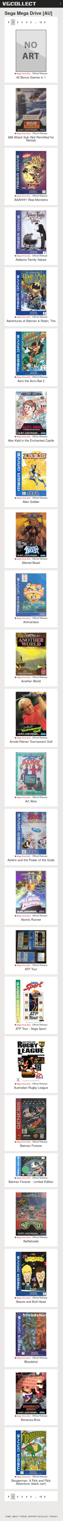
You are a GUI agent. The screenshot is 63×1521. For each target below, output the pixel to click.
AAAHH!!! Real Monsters (31, 199)
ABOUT (15, 1516)
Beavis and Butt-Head (31, 1301)
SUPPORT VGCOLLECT (38, 1516)
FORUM (23, 1516)
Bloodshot (31, 1361)
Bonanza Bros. (31, 1419)
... (36, 22)
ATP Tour (31, 969)
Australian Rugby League (31, 1087)
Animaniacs (31, 622)
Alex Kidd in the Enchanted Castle (31, 440)
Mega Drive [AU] (23, 73)
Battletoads (31, 1241)
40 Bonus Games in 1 (31, 77)
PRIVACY (54, 1516)
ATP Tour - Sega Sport (31, 1028)
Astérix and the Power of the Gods (30, 860)
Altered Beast (31, 562)
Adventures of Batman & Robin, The (31, 321)
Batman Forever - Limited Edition (31, 1181)
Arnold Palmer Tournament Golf (31, 741)
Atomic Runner (31, 919)
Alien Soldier (31, 501)
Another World (31, 681)
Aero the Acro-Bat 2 (30, 381)
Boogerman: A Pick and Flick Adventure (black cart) (31, 1482)
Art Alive (31, 801)
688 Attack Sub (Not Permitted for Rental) (31, 138)
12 (40, 22)
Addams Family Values (31, 259)
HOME (8, 1516)
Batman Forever (31, 1145)
